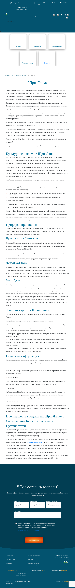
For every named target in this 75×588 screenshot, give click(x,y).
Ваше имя (17, 501)
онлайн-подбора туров (34, 442)
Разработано (62, 581)
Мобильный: (60, 3)
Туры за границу (20, 75)
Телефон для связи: (38, 3)
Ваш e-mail (33, 501)
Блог (12, 75)
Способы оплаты (10, 559)
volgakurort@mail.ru (14, 2)
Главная (7, 75)
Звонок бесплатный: (59, 570)
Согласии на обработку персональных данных (28, 530)
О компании (9, 555)
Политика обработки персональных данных (34, 564)
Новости (47, 63)
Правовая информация (34, 555)
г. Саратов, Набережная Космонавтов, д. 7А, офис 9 (62, 557)
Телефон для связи (52, 501)
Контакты (30, 559)
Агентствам (9, 563)
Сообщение (17, 511)
